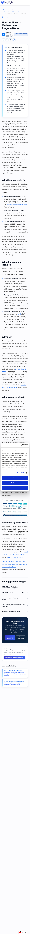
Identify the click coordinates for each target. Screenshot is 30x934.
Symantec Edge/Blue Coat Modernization (12, 11)
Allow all (15, 478)
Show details (21, 473)
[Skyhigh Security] (6, 2)
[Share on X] (7, 39)
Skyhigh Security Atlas (7, 9)
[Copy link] (14, 39)
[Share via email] (10, 39)
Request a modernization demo (14, 657)
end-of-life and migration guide (17, 204)
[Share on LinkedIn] (3, 39)
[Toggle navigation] (27, 3)
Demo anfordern (21, 637)
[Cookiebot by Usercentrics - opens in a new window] (21, 445)
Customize (14, 483)
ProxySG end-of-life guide (16, 557)
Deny (15, 487)
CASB (19, 314)
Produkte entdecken (10, 637)
